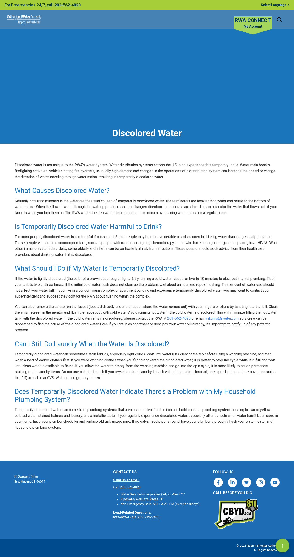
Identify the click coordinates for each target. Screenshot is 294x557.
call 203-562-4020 (64, 5)
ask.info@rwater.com (222, 318)
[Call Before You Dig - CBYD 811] (236, 514)
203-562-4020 (179, 318)
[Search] (279, 19)
